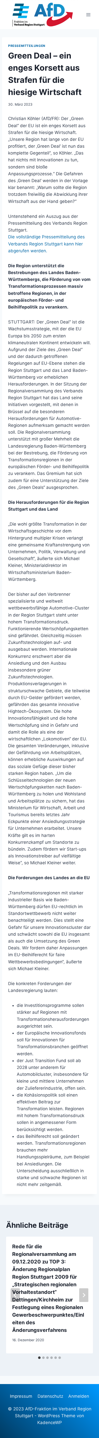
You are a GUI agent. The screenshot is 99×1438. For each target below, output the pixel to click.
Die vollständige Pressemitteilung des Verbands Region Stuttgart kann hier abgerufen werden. (46, 243)
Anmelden (78, 1396)
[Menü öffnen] (88, 14)
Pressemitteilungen (26, 46)
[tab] (39, 1357)
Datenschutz (50, 1396)
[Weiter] (83, 1295)
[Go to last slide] (15, 1295)
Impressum (21, 1396)
